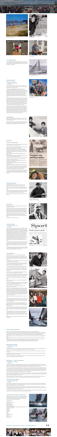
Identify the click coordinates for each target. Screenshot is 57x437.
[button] (56, 1)
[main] (28, 6)
